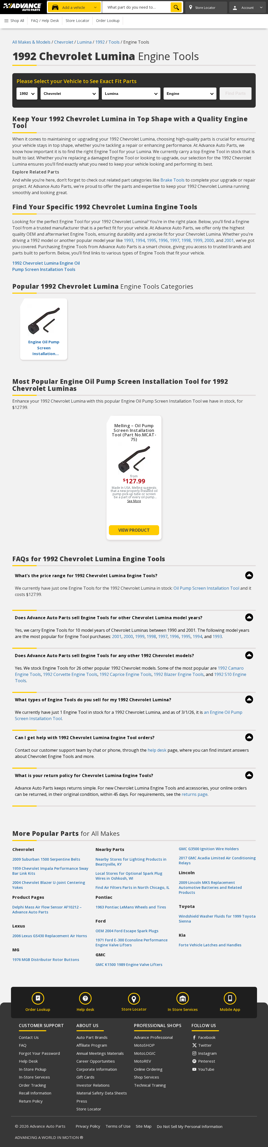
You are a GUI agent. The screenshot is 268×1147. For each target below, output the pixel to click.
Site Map (144, 1126)
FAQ (22, 1045)
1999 (197, 240)
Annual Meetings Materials (100, 1053)
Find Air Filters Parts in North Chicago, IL (132, 887)
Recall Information (35, 1093)
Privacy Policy (88, 1126)
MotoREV (142, 1061)
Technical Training (150, 1085)
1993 (128, 240)
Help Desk (28, 1061)
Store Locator (88, 1108)
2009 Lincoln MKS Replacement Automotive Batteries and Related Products (210, 887)
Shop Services (146, 1077)
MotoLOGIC (144, 1053)
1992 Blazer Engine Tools (179, 674)
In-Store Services (34, 1077)
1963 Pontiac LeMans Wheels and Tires (131, 907)
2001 (229, 240)
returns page (195, 794)
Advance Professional (153, 1037)
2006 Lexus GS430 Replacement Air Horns (49, 935)
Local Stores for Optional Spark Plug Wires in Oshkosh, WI (129, 876)
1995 (151, 240)
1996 (163, 240)
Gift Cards (85, 1077)
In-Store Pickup (32, 1069)
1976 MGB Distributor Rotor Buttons (45, 959)
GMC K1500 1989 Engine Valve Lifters (129, 964)
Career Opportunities (95, 1061)
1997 (174, 240)
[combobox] (142, 7)
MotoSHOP (144, 1045)
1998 (186, 240)
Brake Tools (172, 180)
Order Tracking (32, 1085)
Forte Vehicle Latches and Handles (210, 944)
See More (134, 501)
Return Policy (31, 1101)
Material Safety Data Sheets (101, 1093)
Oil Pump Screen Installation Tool (206, 588)
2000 (209, 240)
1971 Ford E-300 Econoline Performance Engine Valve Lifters (132, 942)
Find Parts (235, 93)
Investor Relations (93, 1085)
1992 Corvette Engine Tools (70, 674)
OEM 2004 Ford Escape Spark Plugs (127, 930)
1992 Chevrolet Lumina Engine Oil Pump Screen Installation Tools (46, 266)
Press (81, 1101)
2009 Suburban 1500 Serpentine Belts (46, 859)
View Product (134, 530)
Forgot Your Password (39, 1053)
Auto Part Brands (92, 1037)
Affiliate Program (91, 1045)
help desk (157, 750)
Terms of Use (118, 1126)
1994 (140, 240)
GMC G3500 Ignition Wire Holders (209, 848)
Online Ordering (148, 1069)
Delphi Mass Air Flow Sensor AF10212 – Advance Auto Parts (47, 909)
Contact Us (29, 1037)
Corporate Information (96, 1069)
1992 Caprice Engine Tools (125, 674)
